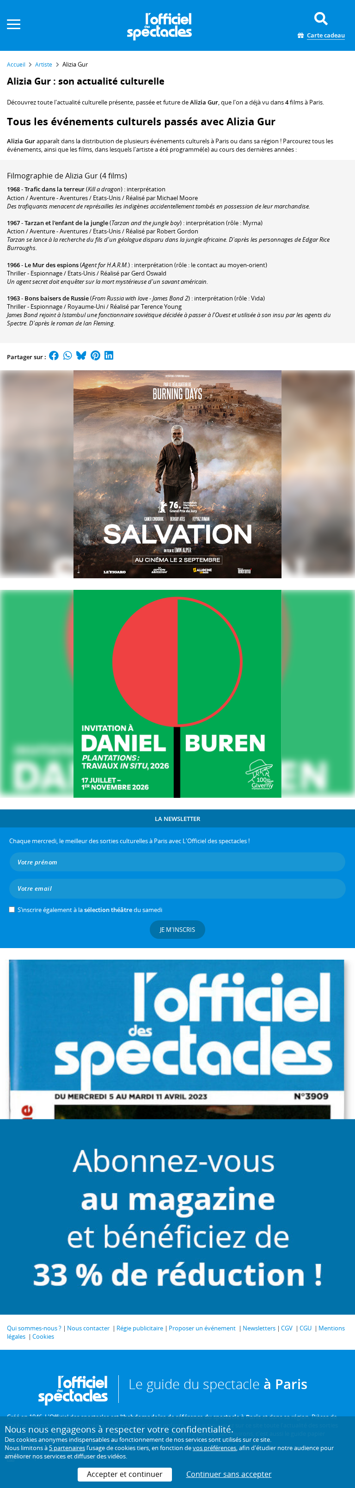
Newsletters (259, 1328)
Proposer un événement (202, 1328)
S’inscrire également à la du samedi (90, 910)
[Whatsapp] (67, 357)
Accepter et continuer (125, 1474)
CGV (287, 1328)
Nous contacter (88, 1328)
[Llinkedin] (109, 357)
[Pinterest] (95, 357)
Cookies (43, 1336)
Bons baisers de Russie (56, 298)
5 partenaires (67, 1448)
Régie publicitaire (139, 1328)
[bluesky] (81, 357)
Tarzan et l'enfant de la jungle (66, 223)
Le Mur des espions (51, 265)
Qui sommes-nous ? (34, 1328)
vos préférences (214, 1448)
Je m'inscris (177, 929)
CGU (306, 1328)
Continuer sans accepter (229, 1474)
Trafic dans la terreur (54, 189)
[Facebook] (54, 357)
